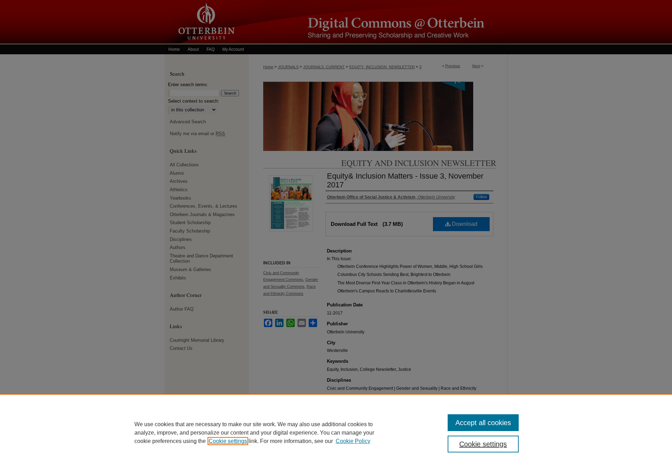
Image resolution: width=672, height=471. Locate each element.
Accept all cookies (483, 423)
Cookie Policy (353, 441)
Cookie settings (228, 441)
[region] (336, 432)
